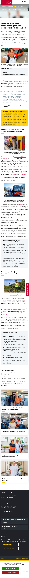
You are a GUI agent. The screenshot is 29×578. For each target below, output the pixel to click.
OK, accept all (11, 568)
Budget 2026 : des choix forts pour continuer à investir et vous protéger (14, 455)
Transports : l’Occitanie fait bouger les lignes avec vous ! (13, 432)
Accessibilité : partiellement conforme (21, 559)
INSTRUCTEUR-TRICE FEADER (9, 526)
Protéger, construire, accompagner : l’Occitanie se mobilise (14, 479)
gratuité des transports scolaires (18, 231)
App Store (13, 174)
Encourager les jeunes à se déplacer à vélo (14, 74)
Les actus (16, 8)
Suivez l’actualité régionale (7, 8)
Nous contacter (7, 544)
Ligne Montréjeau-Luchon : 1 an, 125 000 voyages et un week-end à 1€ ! (12, 408)
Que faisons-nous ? (19, 6)
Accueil (3, 6)
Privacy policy (25, 571)
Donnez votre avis (27, 289)
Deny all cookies (11, 572)
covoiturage (20, 204)
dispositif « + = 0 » (12, 83)
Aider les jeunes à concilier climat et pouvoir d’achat (14, 71)
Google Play (22, 174)
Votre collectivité (9, 6)
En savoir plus (4, 531)
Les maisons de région (8, 548)
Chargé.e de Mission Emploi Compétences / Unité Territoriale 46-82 (14, 520)
